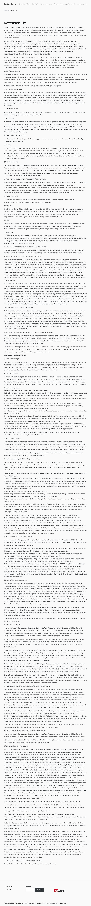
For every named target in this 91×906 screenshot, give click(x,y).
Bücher (28, 4)
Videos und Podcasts (46, 4)
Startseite (22, 4)
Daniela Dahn (10, 4)
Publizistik (35, 4)
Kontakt (73, 4)
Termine (56, 4)
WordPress (63, 903)
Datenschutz (8, 886)
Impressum (80, 4)
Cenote (41, 903)
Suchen (28, 887)
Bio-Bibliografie (64, 4)
